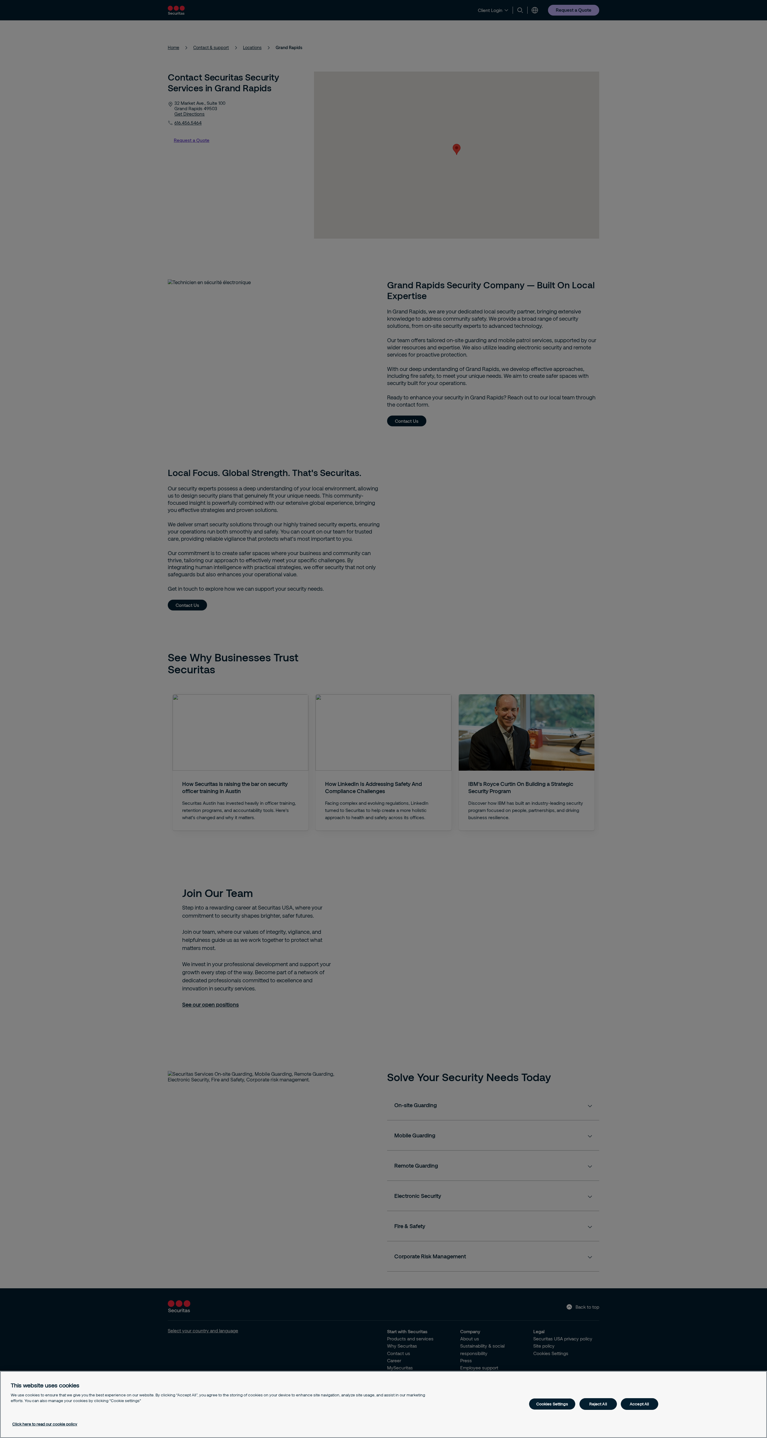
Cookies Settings (552, 1403)
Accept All (639, 1403)
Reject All (598, 1403)
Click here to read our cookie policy (44, 1424)
